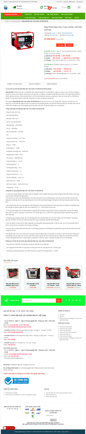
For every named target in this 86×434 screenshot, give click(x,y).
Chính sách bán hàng (65, 330)
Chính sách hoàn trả (65, 334)
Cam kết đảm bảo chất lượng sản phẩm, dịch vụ (59, 393)
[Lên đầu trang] (81, 428)
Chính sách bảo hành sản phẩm (68, 332)
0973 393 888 (50, 78)
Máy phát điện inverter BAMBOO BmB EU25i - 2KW (12, 285)
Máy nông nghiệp (67, 14)
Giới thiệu (65, 1)
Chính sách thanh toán (66, 327)
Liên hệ (76, 17)
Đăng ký (73, 1)
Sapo (70, 431)
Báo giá (69, 45)
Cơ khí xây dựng (30, 17)
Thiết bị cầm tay (43, 17)
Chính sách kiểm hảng (65, 336)
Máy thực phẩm (57, 17)
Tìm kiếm (59, 1)
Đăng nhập (79, 1)
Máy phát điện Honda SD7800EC (33, 284)
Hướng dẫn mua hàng (11, 393)
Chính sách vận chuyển (66, 328)
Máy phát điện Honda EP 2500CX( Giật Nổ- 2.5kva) (73, 284)
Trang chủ (28, 14)
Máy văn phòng (39, 14)
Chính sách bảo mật (51, 396)
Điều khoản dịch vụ (51, 394)
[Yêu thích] (76, 45)
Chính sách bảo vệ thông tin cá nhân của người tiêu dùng (20, 394)
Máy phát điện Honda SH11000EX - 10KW (53, 284)
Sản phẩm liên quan (11, 260)
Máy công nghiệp (52, 14)
